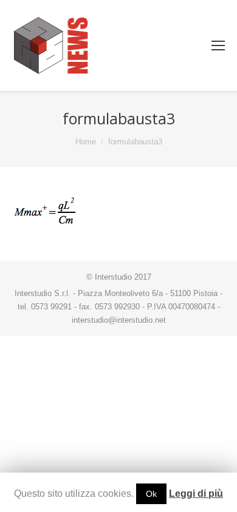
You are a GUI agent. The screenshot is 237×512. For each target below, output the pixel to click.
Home (85, 141)
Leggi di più (196, 493)
